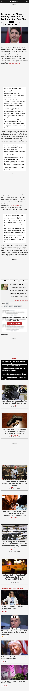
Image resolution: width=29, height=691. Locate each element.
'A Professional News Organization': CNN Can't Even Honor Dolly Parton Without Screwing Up (14, 632)
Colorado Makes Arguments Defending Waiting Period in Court (14, 483)
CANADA (5, 306)
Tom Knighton (14, 405)
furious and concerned (14, 205)
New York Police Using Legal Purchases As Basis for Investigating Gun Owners (14, 513)
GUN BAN (10, 306)
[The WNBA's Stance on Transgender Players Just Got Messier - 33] (14, 597)
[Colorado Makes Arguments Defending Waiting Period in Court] (14, 472)
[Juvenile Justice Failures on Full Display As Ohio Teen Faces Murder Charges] (14, 420)
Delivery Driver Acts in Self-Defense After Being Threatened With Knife (14, 577)
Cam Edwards (5, 21)
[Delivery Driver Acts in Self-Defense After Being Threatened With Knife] (14, 566)
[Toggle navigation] (1, 1)
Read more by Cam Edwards (21, 300)
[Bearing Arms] (14, 1)
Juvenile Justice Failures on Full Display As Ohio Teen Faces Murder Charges (14, 431)
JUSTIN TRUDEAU (17, 306)
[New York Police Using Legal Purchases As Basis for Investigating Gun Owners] (14, 502)
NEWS (7, 303)
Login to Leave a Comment (14, 323)
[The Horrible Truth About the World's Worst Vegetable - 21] (14, 672)
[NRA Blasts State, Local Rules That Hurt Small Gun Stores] (14, 392)
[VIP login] (26, 1)
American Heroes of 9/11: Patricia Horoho (12, 365)
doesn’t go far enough (14, 63)
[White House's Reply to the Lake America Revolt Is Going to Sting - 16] (14, 647)
